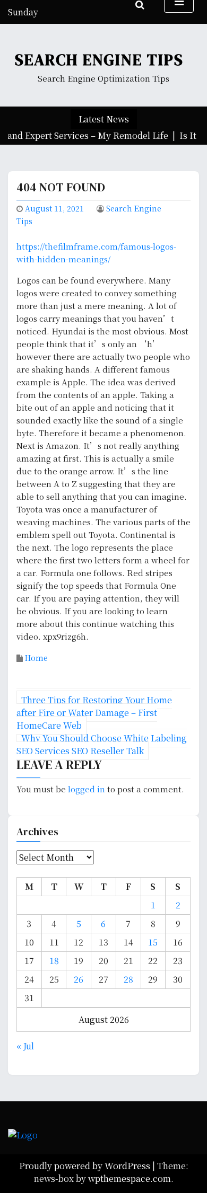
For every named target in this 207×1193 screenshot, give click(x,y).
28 (128, 979)
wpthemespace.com (129, 1178)
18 (54, 961)
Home (36, 657)
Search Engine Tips (99, 59)
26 (78, 979)
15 (153, 942)
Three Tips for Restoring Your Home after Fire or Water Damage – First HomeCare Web (94, 712)
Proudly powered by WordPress (85, 1166)
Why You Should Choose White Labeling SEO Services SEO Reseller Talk (101, 744)
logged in (86, 788)
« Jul (25, 1046)
